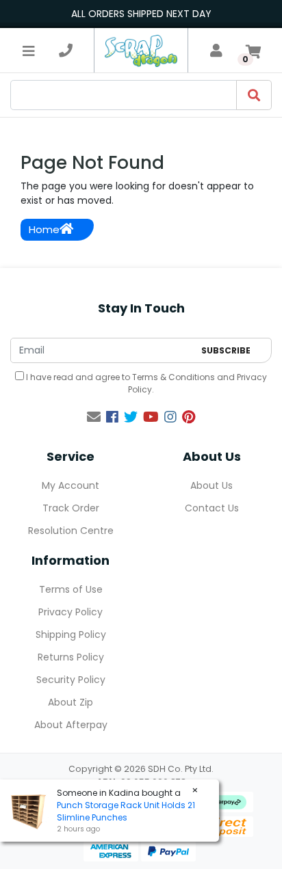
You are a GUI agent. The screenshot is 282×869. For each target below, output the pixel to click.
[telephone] (66, 50)
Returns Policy (71, 657)
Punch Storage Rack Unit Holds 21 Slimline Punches (126, 811)
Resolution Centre (71, 530)
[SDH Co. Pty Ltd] (141, 50)
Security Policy (70, 679)
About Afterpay (70, 725)
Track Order (70, 508)
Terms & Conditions (173, 377)
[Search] (254, 95)
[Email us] (94, 417)
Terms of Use (71, 589)
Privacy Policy (70, 612)
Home (44, 229)
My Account (70, 485)
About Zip (70, 702)
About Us (211, 485)
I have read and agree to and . (145, 383)
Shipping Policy (71, 634)
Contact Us (212, 508)
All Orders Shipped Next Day (141, 14)
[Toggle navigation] (29, 50)
